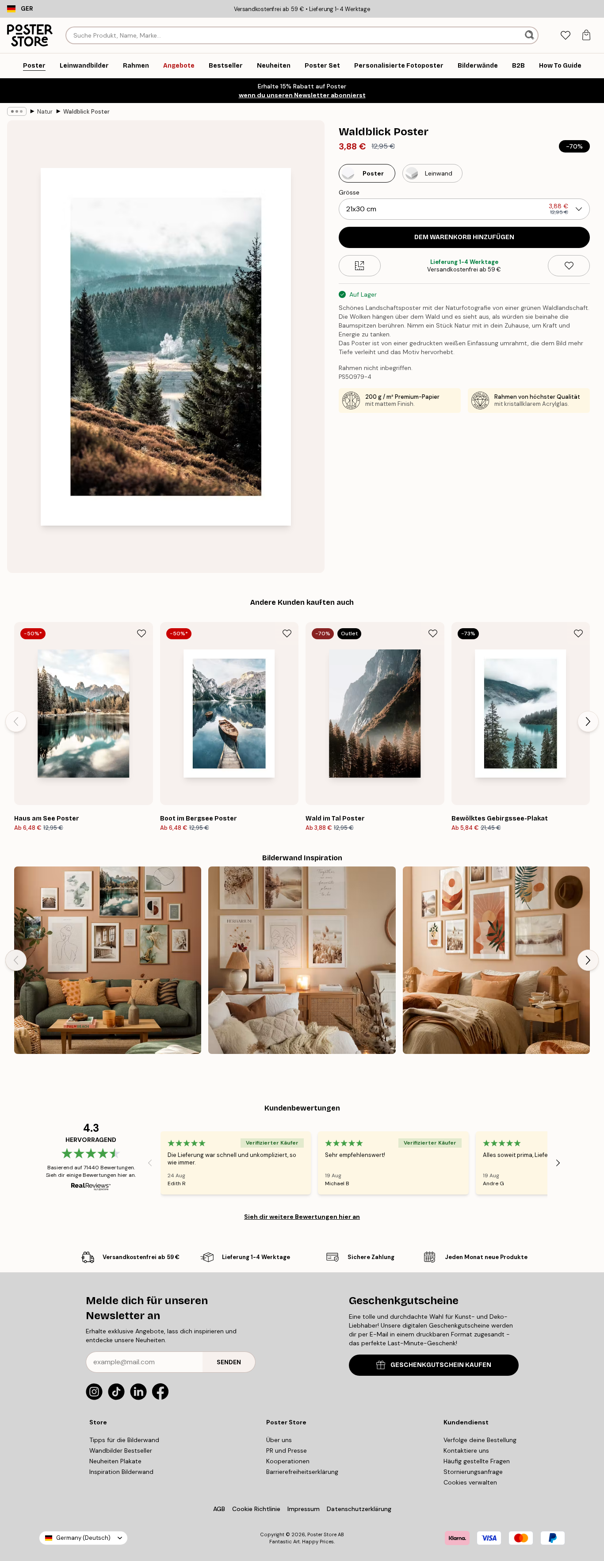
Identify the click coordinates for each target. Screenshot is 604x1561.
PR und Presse (286, 1450)
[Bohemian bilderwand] (496, 959)
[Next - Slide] (588, 721)
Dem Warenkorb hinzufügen (464, 237)
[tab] (565, 35)
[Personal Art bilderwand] (107, 959)
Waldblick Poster (86, 111)
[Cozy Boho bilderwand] (301, 959)
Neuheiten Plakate (115, 1461)
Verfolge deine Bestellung (479, 1440)
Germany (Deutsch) (83, 1538)
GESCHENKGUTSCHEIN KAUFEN (440, 1365)
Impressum (303, 1509)
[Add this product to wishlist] (569, 265)
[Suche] (530, 35)
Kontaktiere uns (466, 1450)
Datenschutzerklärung (359, 1509)
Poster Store (321, 1534)
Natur (45, 111)
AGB (219, 1509)
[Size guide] (360, 265)
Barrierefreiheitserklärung (302, 1472)
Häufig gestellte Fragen (476, 1461)
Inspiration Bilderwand (121, 1472)
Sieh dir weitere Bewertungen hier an (302, 1217)
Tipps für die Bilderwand (124, 1440)
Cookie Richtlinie (256, 1509)
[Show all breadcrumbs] (17, 111)
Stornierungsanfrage (473, 1472)
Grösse (349, 192)
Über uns (279, 1440)
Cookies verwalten (470, 1482)
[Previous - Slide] (16, 721)
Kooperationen (288, 1461)
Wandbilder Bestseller (120, 1450)
